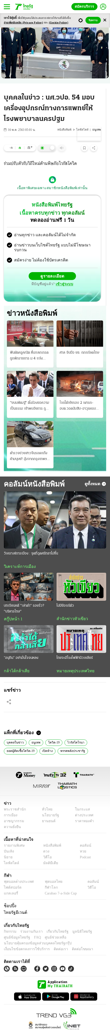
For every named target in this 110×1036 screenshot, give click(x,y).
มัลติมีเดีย (49, 854)
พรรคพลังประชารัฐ (71, 741)
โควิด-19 (50, 732)
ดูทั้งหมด (93, 473)
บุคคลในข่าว (14, 732)
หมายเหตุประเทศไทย (73, 661)
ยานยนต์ (47, 812)
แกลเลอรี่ (10, 884)
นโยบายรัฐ (48, 806)
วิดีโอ (46, 848)
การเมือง (10, 806)
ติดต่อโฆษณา (73, 940)
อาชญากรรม (13, 812)
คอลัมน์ (83, 836)
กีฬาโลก (47, 878)
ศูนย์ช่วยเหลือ (50, 928)
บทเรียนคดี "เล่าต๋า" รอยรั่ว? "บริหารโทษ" (24, 598)
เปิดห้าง (46, 741)
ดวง (45, 842)
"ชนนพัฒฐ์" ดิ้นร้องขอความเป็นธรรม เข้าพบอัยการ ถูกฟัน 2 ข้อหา (29, 396)
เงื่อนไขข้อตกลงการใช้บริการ (24, 940)
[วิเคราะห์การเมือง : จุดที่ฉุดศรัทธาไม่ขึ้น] (55, 509)
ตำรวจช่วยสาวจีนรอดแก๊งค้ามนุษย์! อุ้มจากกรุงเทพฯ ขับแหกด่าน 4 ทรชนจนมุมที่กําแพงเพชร (29, 446)
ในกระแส (80, 800)
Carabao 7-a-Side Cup (59, 884)
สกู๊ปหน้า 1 (12, 609)
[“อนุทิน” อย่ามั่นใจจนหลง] (28, 629)
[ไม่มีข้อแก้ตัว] (81, 577)
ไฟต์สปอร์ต (11, 878)
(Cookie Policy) (58, 22)
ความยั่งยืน (12, 818)
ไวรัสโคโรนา (70, 732)
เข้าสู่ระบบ (88, 272)
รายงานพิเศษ (13, 836)
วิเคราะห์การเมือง (18, 556)
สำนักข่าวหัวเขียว (70, 609)
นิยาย (8, 848)
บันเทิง (8, 842)
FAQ (34, 928)
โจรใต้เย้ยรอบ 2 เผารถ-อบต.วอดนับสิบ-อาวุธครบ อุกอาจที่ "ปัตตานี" (78, 396)
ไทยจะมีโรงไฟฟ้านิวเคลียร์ (75, 648)
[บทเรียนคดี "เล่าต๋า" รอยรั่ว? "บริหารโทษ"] (28, 577)
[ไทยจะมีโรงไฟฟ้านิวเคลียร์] (81, 629)
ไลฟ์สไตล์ (84, 129)
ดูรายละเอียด (32, 272)
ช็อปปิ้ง (9, 896)
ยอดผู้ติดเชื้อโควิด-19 (20, 741)
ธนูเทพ (33, 732)
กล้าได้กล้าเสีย (15, 661)
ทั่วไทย (45, 800)
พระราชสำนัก (13, 800)
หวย (81, 842)
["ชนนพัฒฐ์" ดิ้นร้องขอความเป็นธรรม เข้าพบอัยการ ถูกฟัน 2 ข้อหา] (30, 373)
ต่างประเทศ (82, 806)
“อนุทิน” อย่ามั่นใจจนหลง (21, 648)
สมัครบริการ (85, 6)
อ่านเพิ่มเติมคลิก (23, 22)
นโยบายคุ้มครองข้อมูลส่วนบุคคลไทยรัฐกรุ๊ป (34, 934)
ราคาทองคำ (83, 812)
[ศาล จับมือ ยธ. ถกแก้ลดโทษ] (80, 323)
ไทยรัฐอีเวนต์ (14, 903)
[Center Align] (104, 20)
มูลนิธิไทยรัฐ (76, 922)
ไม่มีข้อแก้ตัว (65, 595)
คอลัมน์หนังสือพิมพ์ (32, 473)
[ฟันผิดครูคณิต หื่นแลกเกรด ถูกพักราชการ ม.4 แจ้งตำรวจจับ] (30, 323)
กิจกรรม (10, 922)
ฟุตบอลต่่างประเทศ (17, 872)
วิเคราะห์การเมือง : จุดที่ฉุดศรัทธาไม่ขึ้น (31, 543)
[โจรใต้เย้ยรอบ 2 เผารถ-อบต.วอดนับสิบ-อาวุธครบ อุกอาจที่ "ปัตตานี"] (80, 373)
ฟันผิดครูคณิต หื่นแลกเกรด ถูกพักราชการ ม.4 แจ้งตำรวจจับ (29, 345)
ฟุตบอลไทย (49, 872)
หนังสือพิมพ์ (67, 129)
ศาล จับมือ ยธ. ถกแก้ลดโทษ (79, 342)
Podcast (84, 848)
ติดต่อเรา (54, 940)
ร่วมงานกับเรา (29, 922)
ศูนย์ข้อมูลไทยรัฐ (15, 928)
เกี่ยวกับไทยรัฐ (53, 922)
